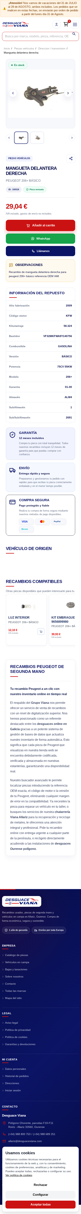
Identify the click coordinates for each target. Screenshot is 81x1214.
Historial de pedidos (17, 1076)
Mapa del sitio (13, 998)
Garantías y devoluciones (20, 1044)
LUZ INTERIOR (19, 617)
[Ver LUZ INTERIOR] (41, 631)
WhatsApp (43, 238)
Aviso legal (11, 1022)
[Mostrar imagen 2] (37, 138)
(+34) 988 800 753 (19, 1134)
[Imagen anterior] (13, 93)
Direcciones (12, 1083)
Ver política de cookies (18, 1175)
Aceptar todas (41, 1204)
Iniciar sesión (13, 1090)
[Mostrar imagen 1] (21, 138)
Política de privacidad (18, 1029)
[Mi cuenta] (56, 24)
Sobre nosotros (14, 976)
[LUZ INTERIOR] (26, 604)
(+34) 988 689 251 (44, 1134)
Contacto (10, 983)
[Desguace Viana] (21, 901)
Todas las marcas (15, 990)
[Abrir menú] (75, 24)
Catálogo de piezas (16, 955)
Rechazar (40, 1184)
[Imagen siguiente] (68, 93)
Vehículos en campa (17, 962)
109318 (13, 189)
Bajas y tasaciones (16, 969)
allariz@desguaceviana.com (25, 1141)
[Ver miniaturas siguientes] (72, 138)
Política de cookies (16, 1037)
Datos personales (15, 1068)
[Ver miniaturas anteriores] (9, 138)
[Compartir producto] (70, 158)
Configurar (40, 1194)
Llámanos (43, 251)
